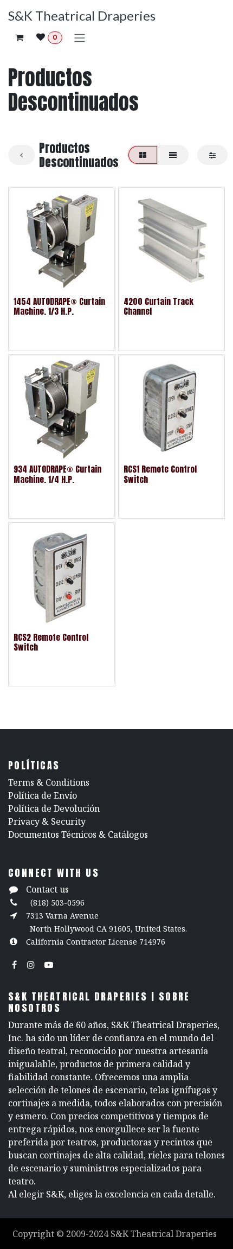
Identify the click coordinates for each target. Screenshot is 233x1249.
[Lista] (173, 155)
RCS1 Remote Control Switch (160, 474)
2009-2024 (88, 1234)
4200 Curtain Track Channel (158, 306)
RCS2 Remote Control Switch (51, 642)
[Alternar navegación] (79, 37)
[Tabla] (142, 155)
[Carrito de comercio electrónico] (19, 37)
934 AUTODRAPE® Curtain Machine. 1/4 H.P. (57, 474)
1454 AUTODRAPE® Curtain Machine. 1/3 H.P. (59, 306)
